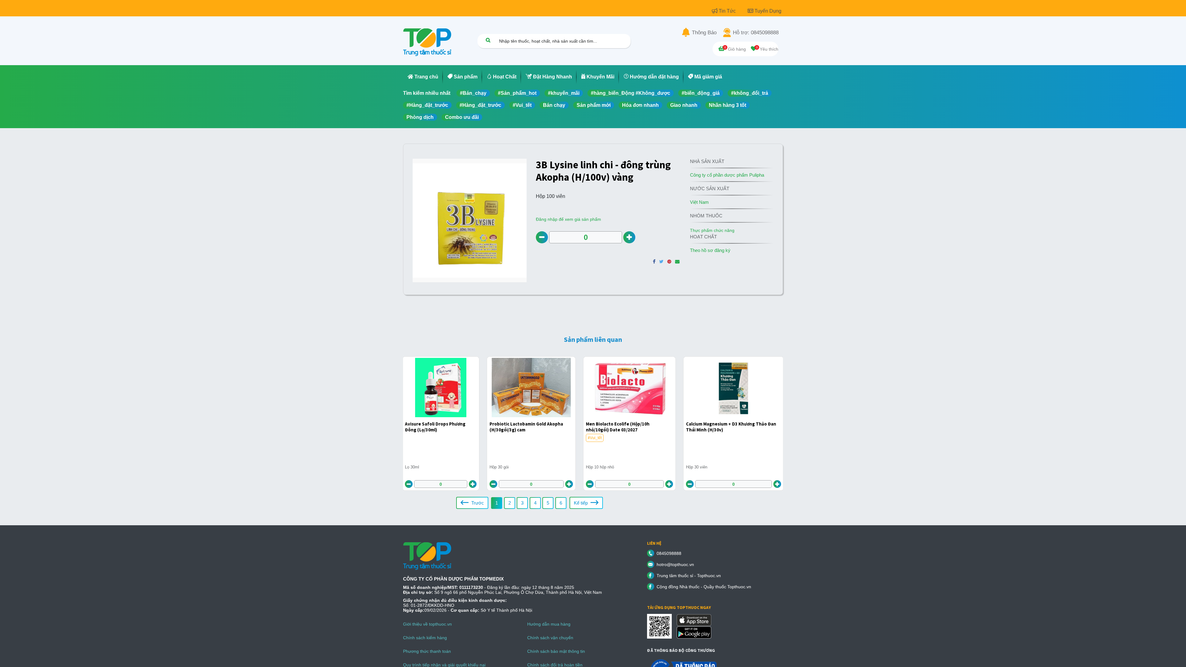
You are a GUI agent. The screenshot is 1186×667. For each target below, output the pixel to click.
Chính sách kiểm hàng (425, 637)
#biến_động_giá (701, 93)
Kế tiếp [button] (581, 502)
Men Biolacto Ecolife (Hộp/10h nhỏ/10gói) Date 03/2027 (618, 427)
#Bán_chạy (473, 93)
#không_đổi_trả (749, 93)
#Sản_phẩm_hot (517, 93)
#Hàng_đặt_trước (427, 105)
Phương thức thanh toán (427, 651)
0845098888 (669, 553)
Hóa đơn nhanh (640, 105)
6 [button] (561, 502)
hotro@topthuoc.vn (675, 564)
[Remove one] (542, 237)
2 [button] (509, 502)
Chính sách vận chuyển (550, 637)
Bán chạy (554, 105)
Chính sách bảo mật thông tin (556, 651)
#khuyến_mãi (563, 93)
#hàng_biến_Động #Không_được (630, 93)
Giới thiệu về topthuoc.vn (427, 624)
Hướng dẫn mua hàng (548, 624)
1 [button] (496, 502)
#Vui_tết (522, 105)
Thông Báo (704, 32)
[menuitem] (423, 77)
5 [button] (548, 502)
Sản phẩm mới (594, 105)
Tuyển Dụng (768, 11)
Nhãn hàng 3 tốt (727, 105)
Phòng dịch (420, 117)
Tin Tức (728, 11)
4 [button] (535, 502)
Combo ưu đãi (462, 117)
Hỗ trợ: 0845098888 (756, 32)
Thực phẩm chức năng (712, 230)
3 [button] (522, 502)
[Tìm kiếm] (488, 40)
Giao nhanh (683, 105)
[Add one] (629, 237)
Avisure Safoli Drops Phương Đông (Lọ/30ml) (435, 427)
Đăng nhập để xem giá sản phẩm (568, 219)
